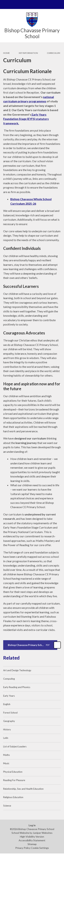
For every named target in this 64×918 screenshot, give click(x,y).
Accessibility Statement (32, 840)
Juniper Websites (42, 832)
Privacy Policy (22, 847)
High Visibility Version (32, 836)
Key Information (28, 53)
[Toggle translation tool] (50, 4)
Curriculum (53, 53)
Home (6, 53)
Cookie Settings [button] (40, 847)
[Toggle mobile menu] (4, 4)
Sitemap (32, 844)
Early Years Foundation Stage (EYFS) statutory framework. (26, 119)
